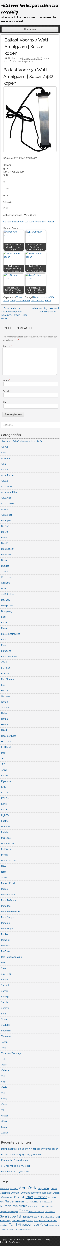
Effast (4, 622)
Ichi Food (6, 747)
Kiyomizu (6, 781)
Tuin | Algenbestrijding (46, 1217)
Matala (4, 832)
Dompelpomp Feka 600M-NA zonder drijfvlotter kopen (29, 1149)
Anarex (4, 469)
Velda (4, 1087)
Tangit (4, 1042)
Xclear (19, 297)
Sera (3, 1013)
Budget (5, 566)
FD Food (5, 668)
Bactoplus (6, 520)
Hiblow (4, 724)
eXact (4, 662)
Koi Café (5, 792)
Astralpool (6, 515)
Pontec (5, 934)
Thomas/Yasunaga (11, 1053)
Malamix (5, 826)
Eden (3, 617)
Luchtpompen (44, 1206)
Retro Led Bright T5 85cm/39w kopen (21, 1154)
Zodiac (4, 1132)
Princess (5, 945)
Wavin (4, 1121)
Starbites (5, 1025)
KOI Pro (5, 798)
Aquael (4, 481)
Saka (3, 968)
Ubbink (4, 1064)
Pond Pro (6, 906)
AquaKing (6, 498)
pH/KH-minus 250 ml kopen (16, 1166)
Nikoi (3, 866)
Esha (3, 645)
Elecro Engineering (10, 634)
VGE (3, 1093)
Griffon (4, 702)
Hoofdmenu (30, 29)
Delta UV (5, 600)
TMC (3, 1059)
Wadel (4, 1115)
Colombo (6, 577)
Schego (5, 996)
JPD (3, 764)
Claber (4, 571)
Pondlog (5, 923)
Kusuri (4, 809)
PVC (47, 1211)
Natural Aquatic (9, 860)
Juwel (4, 770)
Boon (4, 560)
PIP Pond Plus (8, 894)
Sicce (4, 1019)
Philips (4, 889)
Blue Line (6, 554)
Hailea (4, 713)
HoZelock (6, 741)
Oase (4, 877)
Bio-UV (5, 526)
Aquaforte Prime (9, 492)
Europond (6, 651)
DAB (3, 588)
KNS (3, 787)
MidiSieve (6, 849)
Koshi (4, 804)
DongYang (6, 611)
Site (4, 402)
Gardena (5, 696)
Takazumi (6, 1036)
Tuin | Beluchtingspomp (22, 1220)
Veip (3, 1081)
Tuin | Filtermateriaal (43, 1220)
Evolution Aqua (9, 656)
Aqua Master (7, 475)
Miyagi (4, 855)
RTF (3, 962)
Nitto (3, 872)
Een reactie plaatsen (23, 61)
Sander (4, 979)
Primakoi (5, 940)
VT (2, 1110)
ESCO (4, 639)
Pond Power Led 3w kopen (15, 1171)
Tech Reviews (14, 1242)
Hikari (4, 730)
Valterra (5, 1070)
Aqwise (5, 509)
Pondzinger (7, 928)
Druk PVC (19, 1197)
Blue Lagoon (7, 549)
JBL (3, 758)
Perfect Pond (8, 883)
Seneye (5, 1008)
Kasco (4, 775)
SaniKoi (5, 985)
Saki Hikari (6, 974)
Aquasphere (7, 503)
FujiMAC (5, 690)
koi (5, 61)
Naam (6, 380)
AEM (3, 452)
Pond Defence (8, 900)
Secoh (4, 1002)
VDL (3, 1076)
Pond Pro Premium (10, 911)
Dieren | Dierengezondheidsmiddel (31, 1192)
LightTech (6, 815)
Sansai (4, 991)
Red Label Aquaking (11, 957)
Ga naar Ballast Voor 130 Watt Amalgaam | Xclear (28, 221)
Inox (3, 753)
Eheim (4, 628)
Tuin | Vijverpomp (22, 1225)
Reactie (7, 346)
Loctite (5, 821)
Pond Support (8, 917)
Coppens (5, 583)
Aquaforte (6, 486)
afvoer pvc (4, 1189)
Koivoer (30, 1206)
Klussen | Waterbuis (13, 1206)
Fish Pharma (7, 679)
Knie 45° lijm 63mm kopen (14, 1160)
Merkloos (6, 838)
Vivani (4, 1104)
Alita (3, 464)
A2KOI (4, 447)
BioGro (4, 532)
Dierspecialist (8, 605)
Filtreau (5, 673)
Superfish (6, 1030)
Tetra (3, 1047)
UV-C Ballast (37, 300)
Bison (4, 537)
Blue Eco (5, 543)
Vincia (4, 1098)
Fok (3, 685)
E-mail (6, 391)
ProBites (5, 951)
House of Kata (8, 736)
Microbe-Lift (7, 843)
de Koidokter (7, 594)
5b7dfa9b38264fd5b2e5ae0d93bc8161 (21, 441)
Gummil (5, 707)
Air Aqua (5, 458)
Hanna (4, 719)
